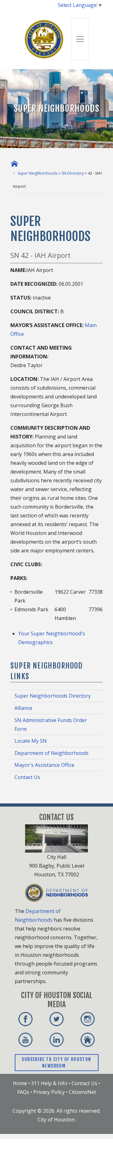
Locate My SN (30, 740)
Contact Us (27, 777)
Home (20, 1083)
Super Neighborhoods (37, 173)
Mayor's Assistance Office (44, 764)
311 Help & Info (49, 1083)
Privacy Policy (49, 1092)
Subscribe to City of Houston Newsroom (56, 1063)
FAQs (23, 1092)
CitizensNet (82, 1092)
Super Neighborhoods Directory (52, 695)
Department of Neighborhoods (51, 753)
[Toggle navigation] (80, 39)
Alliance (23, 708)
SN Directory (73, 173)
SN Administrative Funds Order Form (50, 724)
